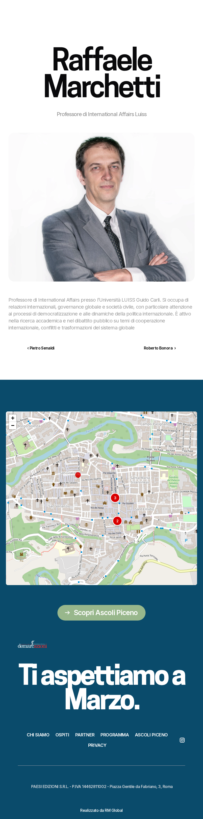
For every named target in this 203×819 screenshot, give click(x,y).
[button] (115, 498)
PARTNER (85, 734)
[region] (101, 498)
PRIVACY (97, 745)
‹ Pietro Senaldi (40, 348)
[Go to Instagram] (182, 740)
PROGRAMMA (115, 734)
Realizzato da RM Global (101, 810)
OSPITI (62, 734)
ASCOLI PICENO (151, 734)
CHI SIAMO (38, 734)
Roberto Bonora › (160, 348)
